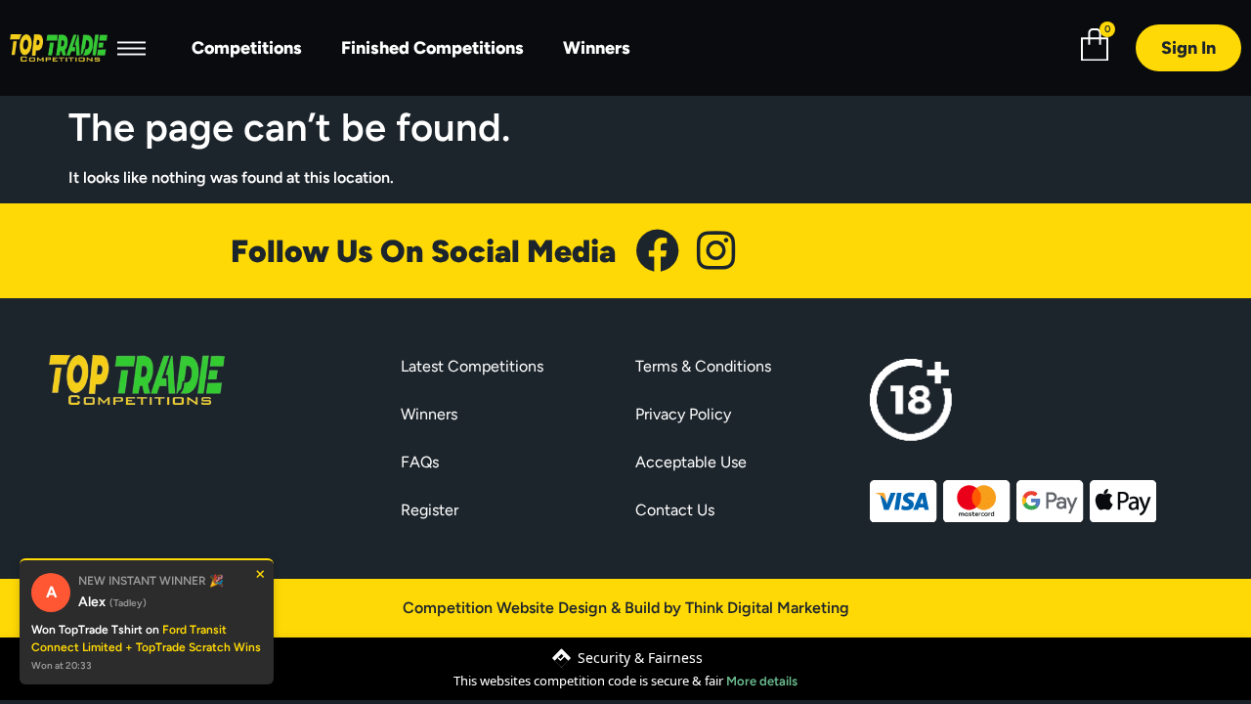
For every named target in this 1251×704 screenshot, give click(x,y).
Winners (596, 48)
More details (762, 681)
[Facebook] (657, 251)
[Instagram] (716, 251)
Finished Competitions (432, 48)
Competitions (247, 48)
